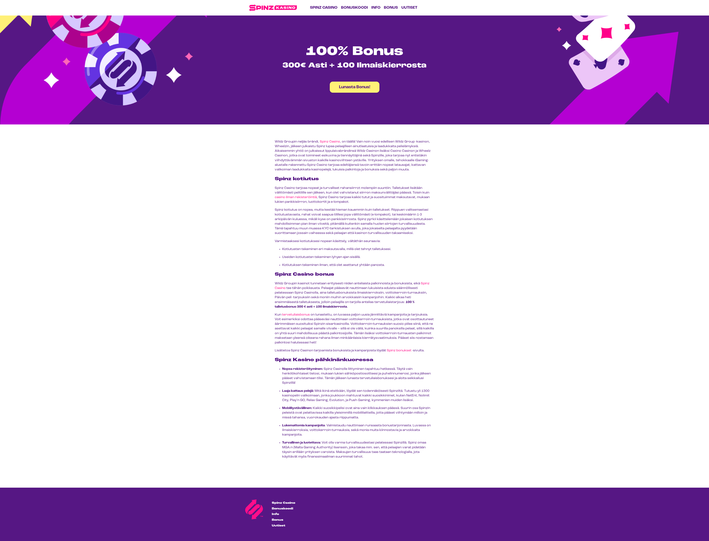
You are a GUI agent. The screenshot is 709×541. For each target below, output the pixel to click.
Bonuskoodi (354, 8)
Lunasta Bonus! (354, 87)
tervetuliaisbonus (296, 314)
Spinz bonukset (399, 350)
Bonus (391, 8)
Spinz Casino (324, 8)
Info (376, 8)
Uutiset (409, 8)
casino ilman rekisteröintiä (296, 197)
